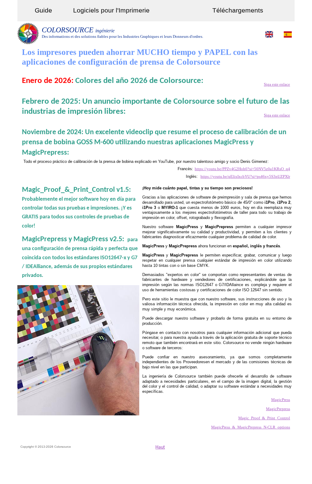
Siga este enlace (277, 84)
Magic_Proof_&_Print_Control (264, 418)
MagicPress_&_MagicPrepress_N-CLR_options (250, 427)
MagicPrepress (278, 409)
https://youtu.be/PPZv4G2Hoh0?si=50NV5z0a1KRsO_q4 (242, 169)
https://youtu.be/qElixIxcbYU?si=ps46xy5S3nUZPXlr (245, 176)
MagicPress (280, 399)
